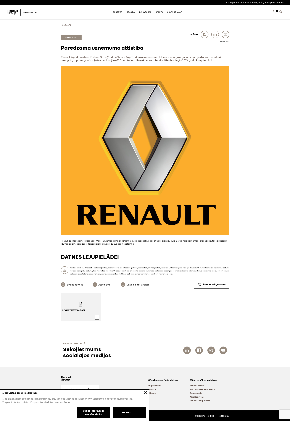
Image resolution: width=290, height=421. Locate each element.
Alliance (152, 393)
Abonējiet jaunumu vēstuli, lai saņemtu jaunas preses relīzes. (255, 2)
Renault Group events (200, 400)
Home (63, 25)
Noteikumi (223, 415)
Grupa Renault (174, 12)
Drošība (131, 12)
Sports (159, 12)
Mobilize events (197, 397)
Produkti (117, 12)
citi (69, 25)
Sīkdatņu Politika (204, 415)
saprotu (126, 412)
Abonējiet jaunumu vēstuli (79, 389)
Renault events (197, 385)
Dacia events (196, 393)
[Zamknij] (143, 392)
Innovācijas (145, 12)
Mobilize (152, 389)
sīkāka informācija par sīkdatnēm (94, 412)
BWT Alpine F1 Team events (202, 389)
